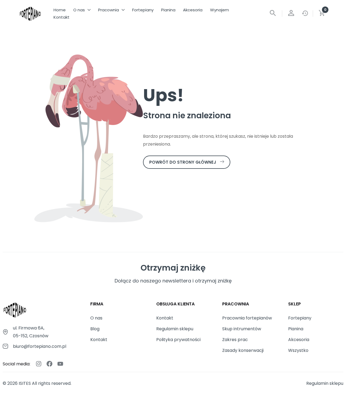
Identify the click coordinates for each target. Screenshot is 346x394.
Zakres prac (235, 339)
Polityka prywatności (178, 339)
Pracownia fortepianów (247, 318)
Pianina (295, 329)
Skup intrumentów (241, 329)
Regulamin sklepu (174, 329)
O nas (96, 318)
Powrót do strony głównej (182, 162)
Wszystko (298, 350)
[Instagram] (39, 364)
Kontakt (98, 339)
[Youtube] (60, 364)
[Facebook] (49, 364)
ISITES (25, 383)
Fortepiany (299, 318)
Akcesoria (298, 339)
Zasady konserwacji (243, 350)
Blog (94, 329)
